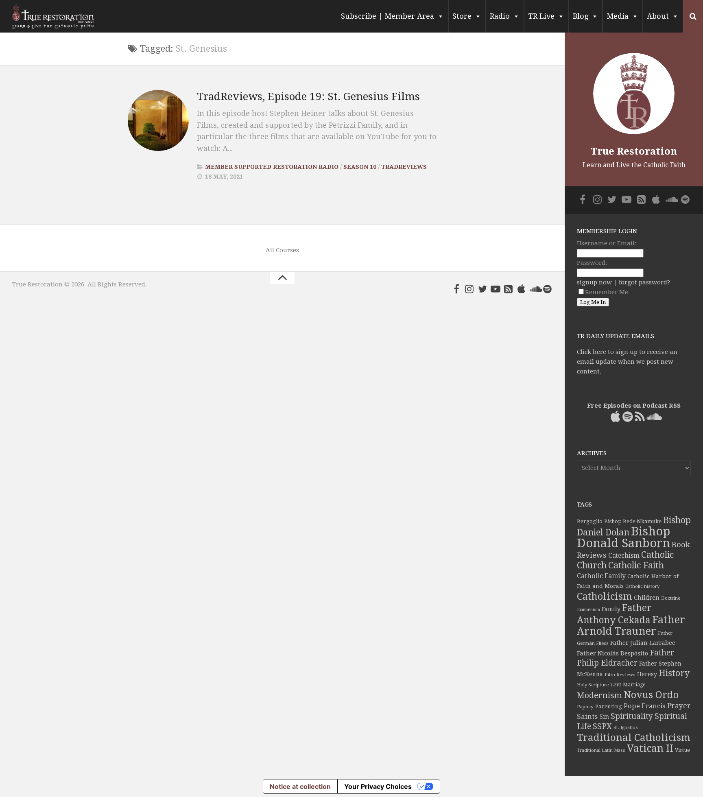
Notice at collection (300, 786)
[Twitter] (482, 289)
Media (618, 16)
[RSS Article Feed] (508, 289)
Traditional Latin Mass (601, 750)
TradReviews (404, 167)
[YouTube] (495, 289)
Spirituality (632, 716)
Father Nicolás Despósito (612, 653)
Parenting (608, 706)
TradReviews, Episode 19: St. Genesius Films (308, 96)
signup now (594, 282)
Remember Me (606, 292)
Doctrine (670, 598)
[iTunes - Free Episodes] (521, 289)
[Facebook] (456, 289)
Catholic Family (601, 576)
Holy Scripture (593, 685)
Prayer (679, 706)
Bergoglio (590, 521)
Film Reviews (620, 674)
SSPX (602, 726)
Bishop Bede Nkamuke (633, 521)
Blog (580, 16)
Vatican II (650, 748)
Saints (587, 716)
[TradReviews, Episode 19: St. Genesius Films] (158, 120)
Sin (604, 717)
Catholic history (642, 586)
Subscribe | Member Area (387, 16)
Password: (592, 262)
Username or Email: (606, 243)
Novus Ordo (651, 695)
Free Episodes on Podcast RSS (634, 405)
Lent (615, 684)
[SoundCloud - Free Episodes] (534, 289)
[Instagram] (469, 289)
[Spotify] (547, 289)
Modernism (599, 695)
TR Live (541, 16)
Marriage (634, 685)
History (674, 673)
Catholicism (604, 596)
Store (462, 16)
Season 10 (359, 167)
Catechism (624, 555)
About (658, 16)
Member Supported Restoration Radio (271, 167)
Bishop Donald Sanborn (623, 537)
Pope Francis (645, 706)
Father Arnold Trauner (631, 625)
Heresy (647, 674)
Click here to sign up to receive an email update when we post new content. (627, 361)
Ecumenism (588, 609)
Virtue (682, 750)
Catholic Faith (636, 565)
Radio (500, 16)
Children (646, 597)
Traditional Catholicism (633, 737)
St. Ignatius (625, 727)
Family (611, 609)
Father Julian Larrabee (642, 643)
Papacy (585, 707)
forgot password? (644, 282)
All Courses (282, 250)
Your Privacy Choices (378, 786)
